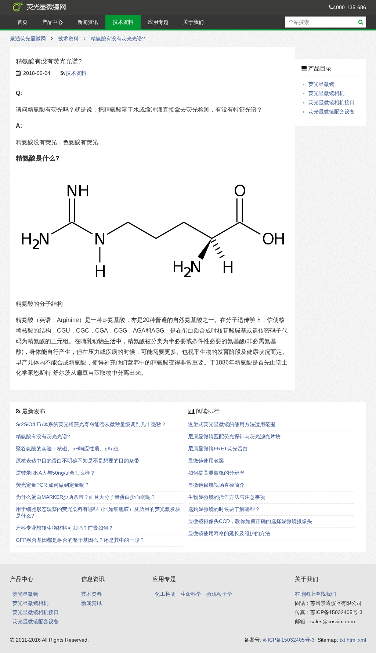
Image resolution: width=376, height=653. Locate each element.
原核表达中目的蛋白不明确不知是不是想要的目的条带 (77, 461)
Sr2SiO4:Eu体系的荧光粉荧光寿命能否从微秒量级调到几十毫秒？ (91, 424)
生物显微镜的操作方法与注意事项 (226, 497)
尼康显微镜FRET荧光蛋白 (218, 448)
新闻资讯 (87, 22)
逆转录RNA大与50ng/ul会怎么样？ (55, 473)
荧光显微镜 (321, 84)
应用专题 (158, 22)
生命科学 (191, 594)
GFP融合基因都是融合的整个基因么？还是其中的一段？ (80, 540)
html (352, 640)
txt (342, 640)
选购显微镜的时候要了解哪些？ (224, 509)
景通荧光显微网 (46, 7)
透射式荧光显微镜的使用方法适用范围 (231, 424)
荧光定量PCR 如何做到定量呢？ (53, 485)
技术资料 (123, 22)
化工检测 (165, 594)
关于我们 (193, 22)
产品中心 (52, 22)
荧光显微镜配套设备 (331, 112)
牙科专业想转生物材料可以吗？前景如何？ (64, 528)
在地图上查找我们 (315, 594)
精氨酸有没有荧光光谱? (118, 38)
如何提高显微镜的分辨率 (216, 473)
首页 (22, 22)
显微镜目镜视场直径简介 (216, 485)
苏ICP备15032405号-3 (289, 640)
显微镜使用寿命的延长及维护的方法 (229, 533)
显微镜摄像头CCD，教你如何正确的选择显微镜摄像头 (250, 521)
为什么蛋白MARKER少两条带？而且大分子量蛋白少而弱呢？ (86, 497)
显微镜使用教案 (206, 461)
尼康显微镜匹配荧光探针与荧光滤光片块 (234, 436)
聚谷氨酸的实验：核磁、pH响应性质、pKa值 (67, 448)
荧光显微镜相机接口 (331, 102)
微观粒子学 (219, 594)
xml (362, 640)
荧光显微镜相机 (326, 93)
